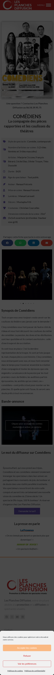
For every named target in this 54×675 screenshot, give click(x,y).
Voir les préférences (27, 664)
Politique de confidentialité (34, 671)
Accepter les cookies (27, 648)
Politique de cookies (15, 671)
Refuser (27, 656)
